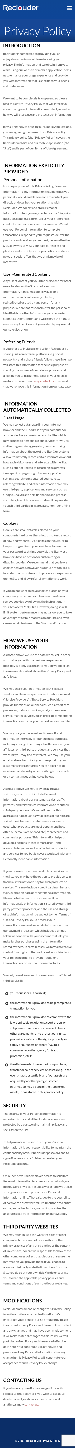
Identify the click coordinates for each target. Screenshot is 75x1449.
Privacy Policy (51, 1440)
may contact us (44, 381)
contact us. (31, 1404)
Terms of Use (33, 1440)
